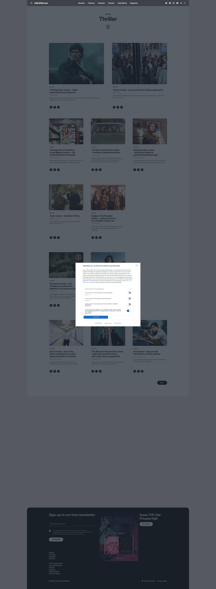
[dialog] (108, 294)
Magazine (134, 3)
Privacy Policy (117, 323)
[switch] (129, 293)
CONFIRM (96, 317)
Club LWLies (122, 3)
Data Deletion (98, 323)
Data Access (108, 323)
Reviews (81, 3)
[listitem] (108, 289)
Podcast (111, 3)
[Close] (137, 266)
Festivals (101, 3)
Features (91, 3)
